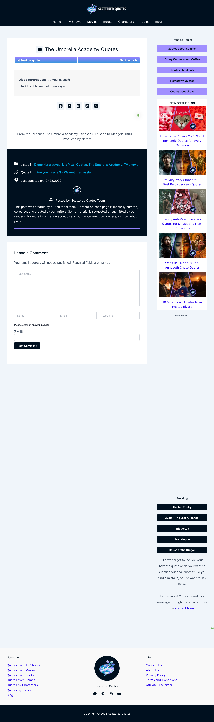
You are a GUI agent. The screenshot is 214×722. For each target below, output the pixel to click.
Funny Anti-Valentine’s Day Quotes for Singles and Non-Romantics (182, 223)
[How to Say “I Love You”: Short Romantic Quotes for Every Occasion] (182, 118)
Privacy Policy (156, 675)
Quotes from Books (20, 675)
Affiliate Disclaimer (159, 685)
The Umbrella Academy (105, 165)
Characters (126, 21)
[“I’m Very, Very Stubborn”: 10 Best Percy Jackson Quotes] (182, 162)
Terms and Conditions (161, 680)
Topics (144, 21)
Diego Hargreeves (47, 165)
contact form (184, 608)
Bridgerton (182, 528)
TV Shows (74, 21)
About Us (152, 670)
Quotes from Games (21, 680)
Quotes (81, 165)
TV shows (131, 165)
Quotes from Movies (21, 670)
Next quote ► (128, 60)
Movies (92, 21)
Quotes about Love (182, 91)
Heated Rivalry (182, 507)
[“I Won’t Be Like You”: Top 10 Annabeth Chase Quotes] (182, 245)
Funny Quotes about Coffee (182, 59)
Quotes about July (182, 70)
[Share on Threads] (78, 106)
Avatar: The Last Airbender (182, 517)
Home (56, 21)
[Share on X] (69, 106)
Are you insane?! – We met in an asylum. (65, 172)
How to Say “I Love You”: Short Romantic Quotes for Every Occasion (182, 140)
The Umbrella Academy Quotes (81, 49)
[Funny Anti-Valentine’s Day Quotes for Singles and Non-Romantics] (182, 201)
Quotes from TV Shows (23, 665)
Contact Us (154, 665)
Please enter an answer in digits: (32, 324)
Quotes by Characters (22, 685)
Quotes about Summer (182, 48)
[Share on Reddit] (87, 106)
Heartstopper (182, 539)
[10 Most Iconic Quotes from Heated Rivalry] (182, 284)
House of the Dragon (182, 550)
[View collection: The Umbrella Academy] (39, 49)
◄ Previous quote (28, 60)
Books (107, 21)
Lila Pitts (68, 165)
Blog (158, 21)
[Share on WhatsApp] (96, 106)
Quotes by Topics (19, 690)
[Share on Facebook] (60, 106)
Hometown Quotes (182, 80)
